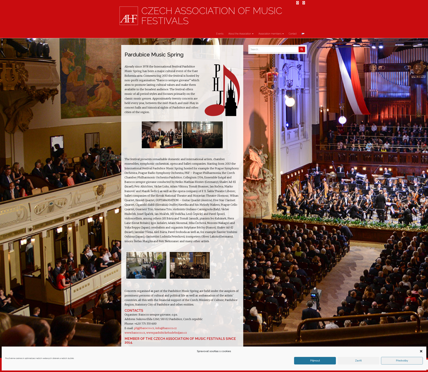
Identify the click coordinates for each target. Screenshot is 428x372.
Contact (293, 33)
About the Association (240, 33)
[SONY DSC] (162, 134)
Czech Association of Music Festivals (211, 16)
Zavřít (358, 360)
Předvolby (402, 360)
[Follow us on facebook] (297, 3)
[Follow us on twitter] (303, 3)
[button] (421, 351)
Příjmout (315, 360)
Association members (270, 33)
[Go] (301, 49)
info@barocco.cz (166, 328)
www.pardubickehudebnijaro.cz (166, 332)
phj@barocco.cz (144, 328)
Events (219, 33)
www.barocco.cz (135, 332)
